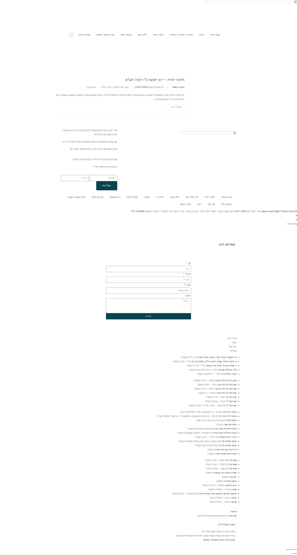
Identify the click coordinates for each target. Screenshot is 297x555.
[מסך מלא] (293, 549)
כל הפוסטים (115, 197)
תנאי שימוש (226, 197)
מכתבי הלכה (126, 34)
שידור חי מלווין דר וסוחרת (181, 34)
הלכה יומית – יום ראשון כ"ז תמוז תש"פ (155, 80)
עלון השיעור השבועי (105, 34)
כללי (110, 87)
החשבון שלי (226, 204)
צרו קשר (211, 204)
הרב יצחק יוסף (192, 197)
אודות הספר (185, 204)
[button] (71, 34)
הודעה (188, 295)
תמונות (147, 197)
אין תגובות (91, 87)
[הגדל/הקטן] (296, 549)
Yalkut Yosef (178, 87)
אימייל (188, 274)
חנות (199, 204)
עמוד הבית (215, 34)
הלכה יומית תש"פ (121, 87)
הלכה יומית (158, 34)
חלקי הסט (142, 34)
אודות (201, 34)
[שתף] (290, 549)
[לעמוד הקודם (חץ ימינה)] (296, 553)
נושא (188, 285)
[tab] (148, 338)
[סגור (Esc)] (287, 549)
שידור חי (160, 197)
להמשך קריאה (173, 106)
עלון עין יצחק (84, 34)
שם (189, 263)
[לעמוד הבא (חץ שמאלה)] (293, 553)
